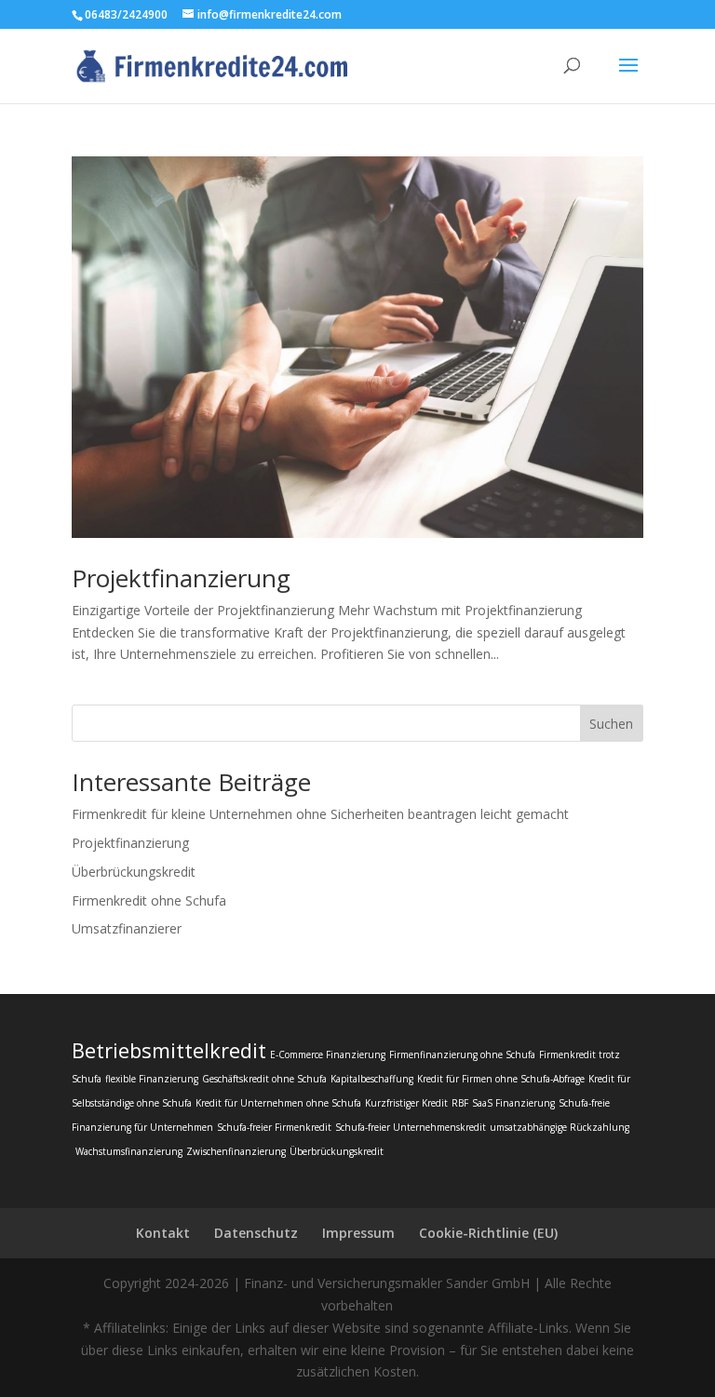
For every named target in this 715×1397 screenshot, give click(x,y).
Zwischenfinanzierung (236, 1151)
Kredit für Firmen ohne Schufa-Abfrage (501, 1078)
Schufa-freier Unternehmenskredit (410, 1127)
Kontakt (163, 1233)
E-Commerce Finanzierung (327, 1054)
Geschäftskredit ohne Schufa (264, 1078)
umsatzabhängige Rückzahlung (559, 1127)
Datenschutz (256, 1233)
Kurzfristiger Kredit (406, 1102)
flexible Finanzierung (151, 1078)
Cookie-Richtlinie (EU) (488, 1233)
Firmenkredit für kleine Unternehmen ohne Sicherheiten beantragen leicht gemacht (320, 814)
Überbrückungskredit (134, 871)
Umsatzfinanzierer (127, 928)
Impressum (358, 1233)
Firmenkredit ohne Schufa (149, 900)
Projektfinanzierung (181, 578)
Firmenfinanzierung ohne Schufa (462, 1054)
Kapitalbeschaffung (372, 1078)
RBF (460, 1102)
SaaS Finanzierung (513, 1102)
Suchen (611, 723)
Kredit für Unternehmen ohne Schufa (278, 1102)
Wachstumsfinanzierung (128, 1151)
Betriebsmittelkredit (169, 1050)
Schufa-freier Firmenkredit (274, 1127)
